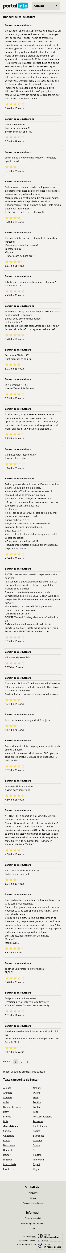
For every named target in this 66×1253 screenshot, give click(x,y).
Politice (37, 1102)
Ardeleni (7, 1097)
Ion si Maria (9, 1164)
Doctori (7, 1154)
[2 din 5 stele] (11, 104)
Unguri (36, 1169)
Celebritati (8, 1135)
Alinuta (7, 1087)
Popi (35, 1111)
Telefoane (38, 1159)
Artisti (6, 1102)
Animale (7, 1092)
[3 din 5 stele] (15, 104)
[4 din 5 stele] (19, 104)
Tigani (36, 1164)
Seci (35, 1150)
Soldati (37, 1154)
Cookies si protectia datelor (33, 1223)
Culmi (6, 1140)
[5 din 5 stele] (23, 104)
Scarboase (38, 1135)
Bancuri (41, 1071)
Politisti (37, 1107)
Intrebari (7, 1159)
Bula (5, 1121)
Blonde (7, 1116)
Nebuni (37, 1087)
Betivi (6, 1111)
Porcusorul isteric (42, 1116)
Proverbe (38, 1121)
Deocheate (9, 1145)
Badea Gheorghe (12, 1107)
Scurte (36, 1145)
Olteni (36, 1092)
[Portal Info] (15, 6)
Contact (33, 1228)
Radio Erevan (40, 1126)
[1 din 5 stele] (7, 104)
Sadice (36, 1130)
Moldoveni (9, 1169)
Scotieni (37, 1140)
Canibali (7, 1130)
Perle (35, 1097)
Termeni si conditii (33, 1218)
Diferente (8, 1150)
